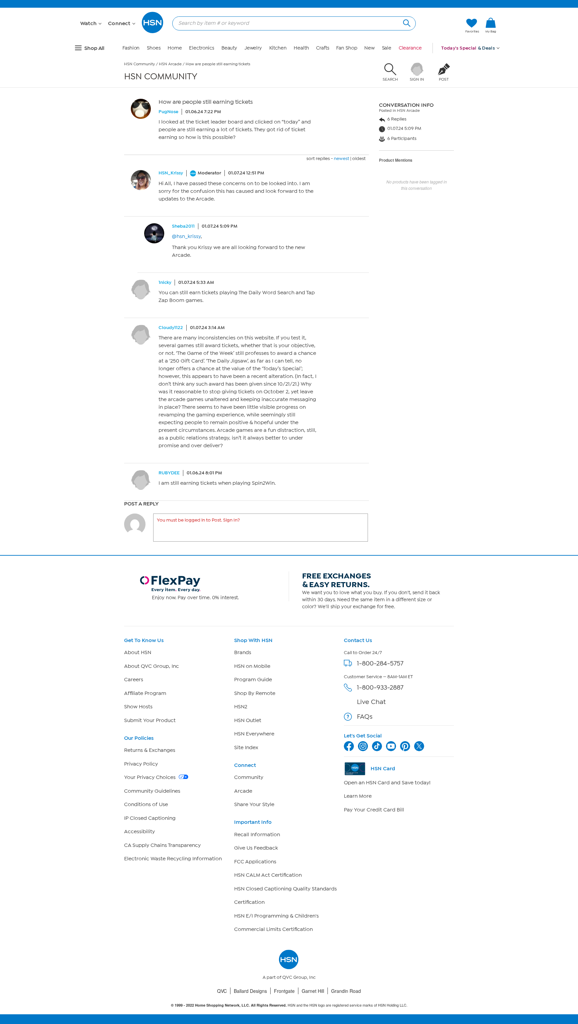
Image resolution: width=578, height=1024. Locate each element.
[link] (490, 26)
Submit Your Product (150, 720)
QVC (222, 991)
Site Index (246, 747)
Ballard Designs (250, 991)
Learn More (358, 796)
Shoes (154, 48)
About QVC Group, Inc (151, 666)
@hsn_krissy (186, 236)
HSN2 (240, 707)
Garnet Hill (313, 991)
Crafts (322, 48)
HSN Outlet (247, 720)
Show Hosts (138, 707)
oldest (359, 158)
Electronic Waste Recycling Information (173, 859)
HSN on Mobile (252, 666)
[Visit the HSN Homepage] (153, 32)
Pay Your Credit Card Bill (374, 810)
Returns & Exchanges (149, 750)
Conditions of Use (146, 804)
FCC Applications (255, 862)
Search (406, 22)
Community (248, 777)
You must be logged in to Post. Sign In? (198, 520)
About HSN (137, 652)
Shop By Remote (254, 693)
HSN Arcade (170, 64)
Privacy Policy (141, 764)
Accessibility (139, 832)
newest (341, 158)
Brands (242, 652)
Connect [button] (120, 23)
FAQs (365, 716)
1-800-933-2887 (380, 687)
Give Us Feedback (256, 848)
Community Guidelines (152, 791)
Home (175, 48)
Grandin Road (346, 991)
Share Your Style (254, 804)
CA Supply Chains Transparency (162, 845)
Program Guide (253, 680)
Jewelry (253, 48)
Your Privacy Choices (150, 777)
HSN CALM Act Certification (268, 875)
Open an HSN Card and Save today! (387, 783)
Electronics (201, 48)
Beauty (229, 48)
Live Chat (371, 702)
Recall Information (257, 835)
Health (301, 48)
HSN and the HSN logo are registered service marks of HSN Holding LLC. (289, 1005)
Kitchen (278, 48)
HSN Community (139, 64)
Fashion (130, 48)
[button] (490, 36)
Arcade (243, 791)
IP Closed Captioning (150, 818)
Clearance (410, 48)
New (369, 48)
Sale (387, 48)
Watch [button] (89, 23)
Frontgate (284, 991)
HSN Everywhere (254, 734)
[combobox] (291, 23)
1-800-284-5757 (380, 663)
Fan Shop (346, 48)
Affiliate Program (145, 693)
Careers (133, 680)
